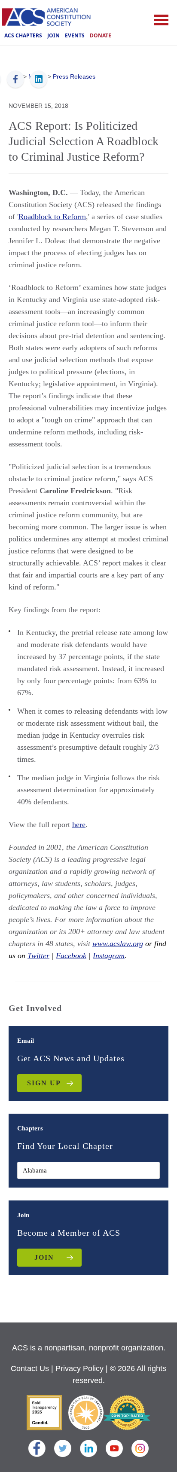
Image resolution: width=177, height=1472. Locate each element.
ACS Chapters (23, 35)
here (78, 824)
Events (75, 35)
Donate (100, 35)
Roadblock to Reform (52, 216)
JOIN (44, 1257)
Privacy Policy (79, 1368)
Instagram (109, 955)
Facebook (71, 955)
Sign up (44, 1083)
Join (53, 35)
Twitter (38, 955)
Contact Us (30, 1368)
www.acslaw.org (117, 943)
